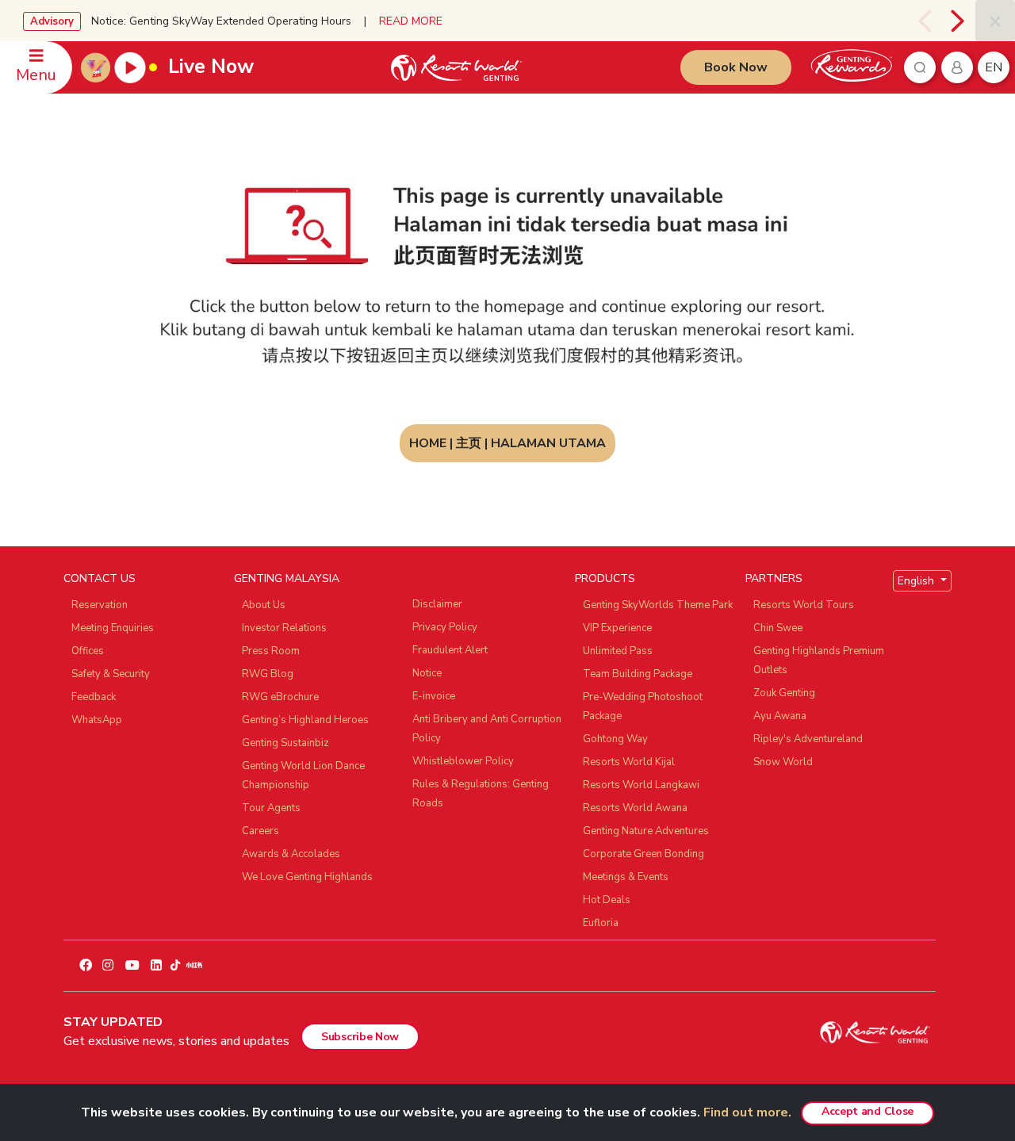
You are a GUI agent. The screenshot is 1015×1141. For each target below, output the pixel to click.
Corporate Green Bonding (643, 854)
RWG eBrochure (280, 697)
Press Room (271, 651)
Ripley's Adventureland (808, 739)
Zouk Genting (784, 693)
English (917, 580)
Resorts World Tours (803, 605)
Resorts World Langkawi (641, 785)
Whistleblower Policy (463, 761)
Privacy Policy (444, 627)
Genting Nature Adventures (646, 831)
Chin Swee (777, 628)
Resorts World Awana (635, 808)
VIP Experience (617, 628)
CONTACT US (99, 578)
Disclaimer (437, 604)
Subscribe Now (360, 1036)
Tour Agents (271, 808)
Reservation (99, 605)
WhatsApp (96, 720)
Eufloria (601, 923)
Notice (427, 673)
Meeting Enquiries (112, 628)
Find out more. (747, 1112)
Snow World (783, 762)
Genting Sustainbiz (285, 743)
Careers (260, 831)
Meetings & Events (625, 877)
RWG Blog (267, 674)
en (993, 67)
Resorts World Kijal (629, 762)
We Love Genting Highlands (307, 877)
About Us (263, 605)
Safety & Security (110, 674)
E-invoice (433, 696)
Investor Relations (284, 628)
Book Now (736, 67)
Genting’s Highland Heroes (305, 720)
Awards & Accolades (291, 854)
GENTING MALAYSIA (286, 578)
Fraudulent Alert (450, 650)
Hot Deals (606, 900)
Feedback (93, 697)
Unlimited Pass (618, 651)
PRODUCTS (605, 578)
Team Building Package (637, 674)
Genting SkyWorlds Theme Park (658, 605)
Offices (87, 651)
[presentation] (924, 20)
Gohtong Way (615, 739)
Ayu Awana (779, 716)
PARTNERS (773, 578)
